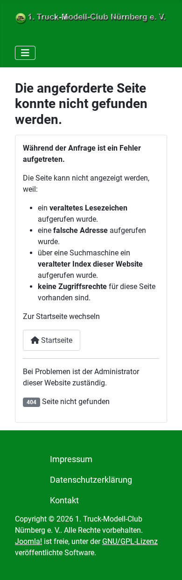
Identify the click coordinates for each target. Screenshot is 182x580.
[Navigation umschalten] (25, 53)
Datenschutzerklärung (91, 480)
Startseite (55, 340)
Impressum (71, 459)
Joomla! (28, 541)
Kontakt (64, 500)
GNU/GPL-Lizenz (130, 541)
